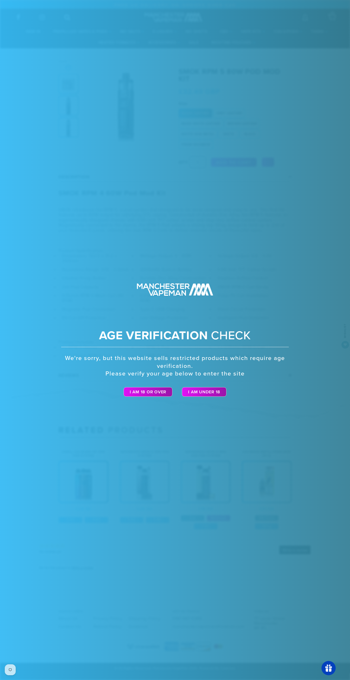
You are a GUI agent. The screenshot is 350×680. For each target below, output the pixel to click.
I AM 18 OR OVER (148, 392)
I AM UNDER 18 (204, 392)
